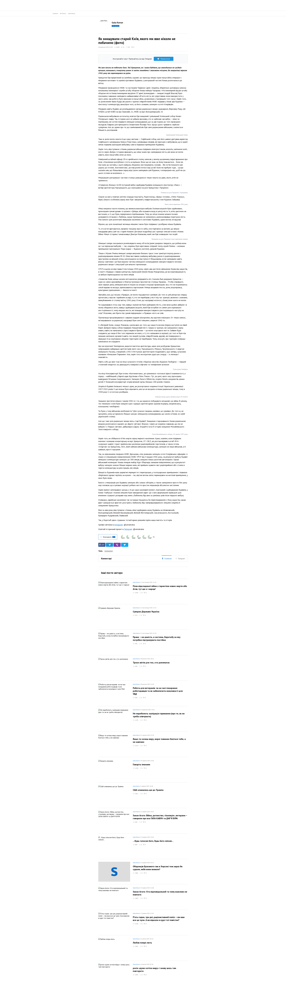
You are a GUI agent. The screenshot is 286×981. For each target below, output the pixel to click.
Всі (154, 537)
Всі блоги (63, 13)
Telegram (128, 529)
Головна (55, 13)
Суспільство (108, 551)
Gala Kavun (71, 13)
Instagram (118, 524)
